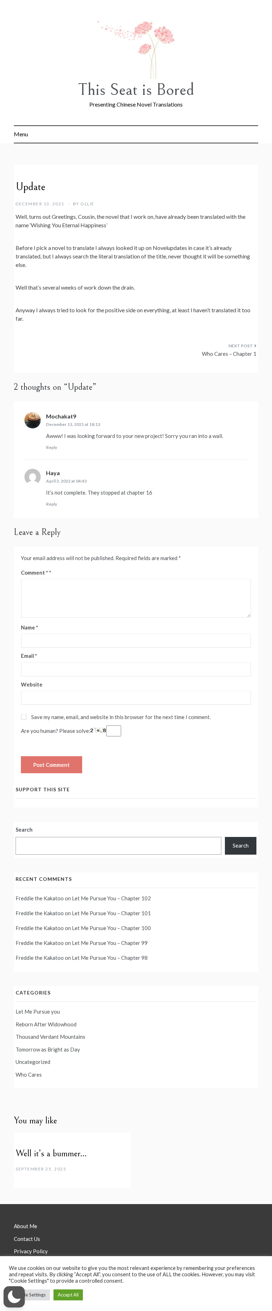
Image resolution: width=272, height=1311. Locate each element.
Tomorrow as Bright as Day (48, 1049)
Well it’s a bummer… (51, 1153)
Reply (51, 447)
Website (31, 684)
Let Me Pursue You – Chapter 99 (110, 943)
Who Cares (29, 1074)
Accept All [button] (68, 1295)
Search (24, 829)
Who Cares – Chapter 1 (229, 353)
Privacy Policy (31, 1251)
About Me (25, 1226)
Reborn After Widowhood (46, 1024)
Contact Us (27, 1239)
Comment (34, 572)
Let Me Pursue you (38, 1011)
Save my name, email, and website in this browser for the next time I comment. (121, 717)
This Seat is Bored (136, 89)
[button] (14, 1296)
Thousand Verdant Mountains (50, 1036)
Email (29, 655)
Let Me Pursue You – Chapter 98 (110, 957)
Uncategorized (33, 1062)
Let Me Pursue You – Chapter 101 (111, 913)
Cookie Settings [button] (29, 1295)
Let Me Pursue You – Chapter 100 (111, 928)
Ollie (87, 203)
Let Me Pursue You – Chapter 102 (111, 898)
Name (29, 627)
